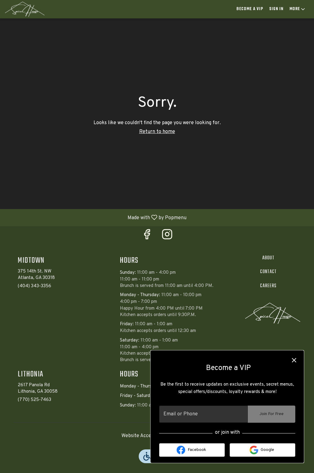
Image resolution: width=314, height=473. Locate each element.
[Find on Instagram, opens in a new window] (167, 237)
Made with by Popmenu (95, 217)
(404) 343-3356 (34, 286)
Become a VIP (249, 9)
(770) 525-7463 (34, 400)
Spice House (272, 313)
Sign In (276, 9)
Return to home (157, 132)
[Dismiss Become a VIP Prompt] (294, 360)
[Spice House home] (32, 9)
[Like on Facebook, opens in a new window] (146, 237)
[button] (297, 9)
